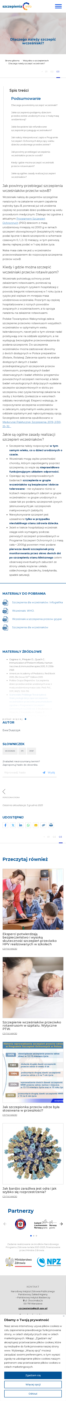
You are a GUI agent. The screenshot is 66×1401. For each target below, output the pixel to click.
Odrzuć (33, 1393)
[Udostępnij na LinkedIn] (20, 825)
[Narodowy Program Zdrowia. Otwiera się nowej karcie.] (48, 1262)
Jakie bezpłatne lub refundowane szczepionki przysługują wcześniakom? (31, 128)
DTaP (31, 751)
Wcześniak (10, 751)
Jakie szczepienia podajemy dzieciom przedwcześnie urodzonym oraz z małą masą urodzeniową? (35, 116)
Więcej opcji (33, 1384)
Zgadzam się (33, 1375)
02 (52, 71)
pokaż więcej (13, 719)
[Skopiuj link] (43, 825)
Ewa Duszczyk (11, 730)
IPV (22, 751)
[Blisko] (63, 1316)
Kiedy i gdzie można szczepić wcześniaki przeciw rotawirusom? (32, 164)
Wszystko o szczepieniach (36, 60)
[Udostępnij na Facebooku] (5, 825)
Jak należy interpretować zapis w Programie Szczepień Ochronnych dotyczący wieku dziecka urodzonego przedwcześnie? (34, 141)
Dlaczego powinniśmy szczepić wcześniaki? (34, 105)
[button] (31, 1235)
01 (46, 71)
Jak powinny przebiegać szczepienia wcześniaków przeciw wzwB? (30, 154)
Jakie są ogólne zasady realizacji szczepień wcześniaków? (33, 175)
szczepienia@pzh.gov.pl (32, 1308)
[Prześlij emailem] (36, 825)
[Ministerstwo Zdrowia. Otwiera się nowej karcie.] (18, 1262)
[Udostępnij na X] (13, 825)
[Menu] (57, 6)
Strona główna (12, 60)
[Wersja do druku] (51, 825)
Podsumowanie (26, 98)
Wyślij (51, 772)
